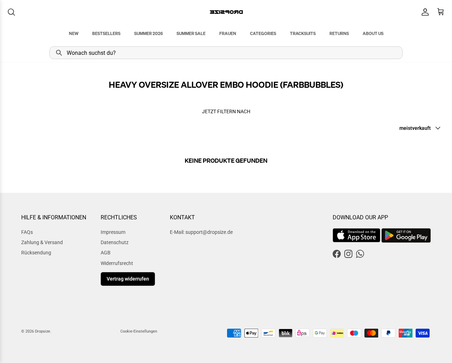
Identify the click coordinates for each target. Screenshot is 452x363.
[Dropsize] (226, 12)
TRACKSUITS (303, 33)
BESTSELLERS (106, 33)
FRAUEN (227, 33)
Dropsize (42, 331)
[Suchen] (11, 12)
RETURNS (339, 33)
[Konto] (423, 12)
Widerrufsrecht (117, 263)
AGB (106, 252)
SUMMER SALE (191, 33)
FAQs (27, 232)
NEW (73, 33)
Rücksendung (36, 252)
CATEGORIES (263, 33)
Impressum (113, 232)
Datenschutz (115, 242)
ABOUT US (373, 33)
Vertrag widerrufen (128, 279)
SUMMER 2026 (148, 33)
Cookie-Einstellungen (138, 331)
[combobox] (226, 52)
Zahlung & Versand (42, 242)
